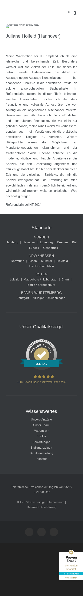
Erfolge (41, 436)
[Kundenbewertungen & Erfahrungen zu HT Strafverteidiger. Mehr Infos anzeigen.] (41, 369)
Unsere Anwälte (41, 419)
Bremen (62, 242)
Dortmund (17, 261)
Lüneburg (46, 242)
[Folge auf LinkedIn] (54, 532)
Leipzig (14, 279)
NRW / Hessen (41, 256)
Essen (33, 261)
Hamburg (12, 242)
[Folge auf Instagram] (29, 532)
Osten (41, 274)
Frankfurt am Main (41, 266)
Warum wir (41, 430)
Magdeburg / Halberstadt (40, 279)
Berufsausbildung (41, 453)
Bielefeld (62, 261)
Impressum (56, 502)
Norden (41, 237)
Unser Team (41, 425)
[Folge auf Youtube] (41, 532)
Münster (46, 261)
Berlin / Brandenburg (41, 284)
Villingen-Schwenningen (49, 297)
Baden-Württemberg (41, 293)
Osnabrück (50, 247)
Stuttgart (23, 297)
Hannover (29, 242)
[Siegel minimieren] (81, 554)
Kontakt (41, 458)
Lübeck (34, 247)
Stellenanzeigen (41, 447)
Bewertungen (41, 442)
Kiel (74, 242)
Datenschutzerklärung (41, 507)
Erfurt (65, 279)
